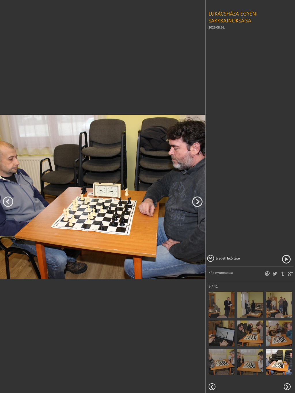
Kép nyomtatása (221, 272)
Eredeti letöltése (227, 258)
